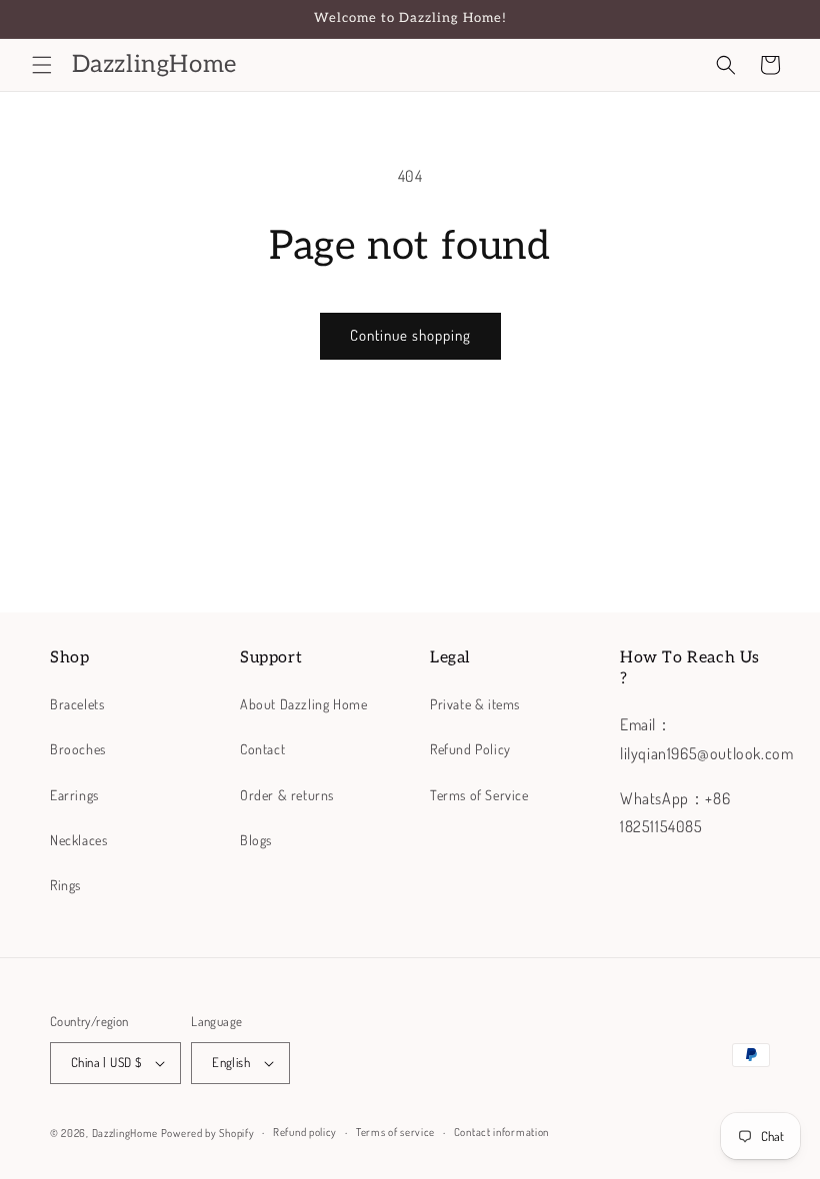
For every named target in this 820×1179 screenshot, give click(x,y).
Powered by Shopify (208, 1133)
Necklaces (78, 839)
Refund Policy (470, 748)
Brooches (78, 748)
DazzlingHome (125, 1133)
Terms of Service (479, 794)
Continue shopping (410, 335)
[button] (42, 65)
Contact (262, 748)
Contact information (501, 1132)
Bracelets (77, 703)
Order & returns (287, 794)
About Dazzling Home (303, 703)
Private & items (475, 703)
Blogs (256, 839)
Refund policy (305, 1132)
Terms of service (395, 1132)
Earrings (74, 794)
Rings (65, 884)
